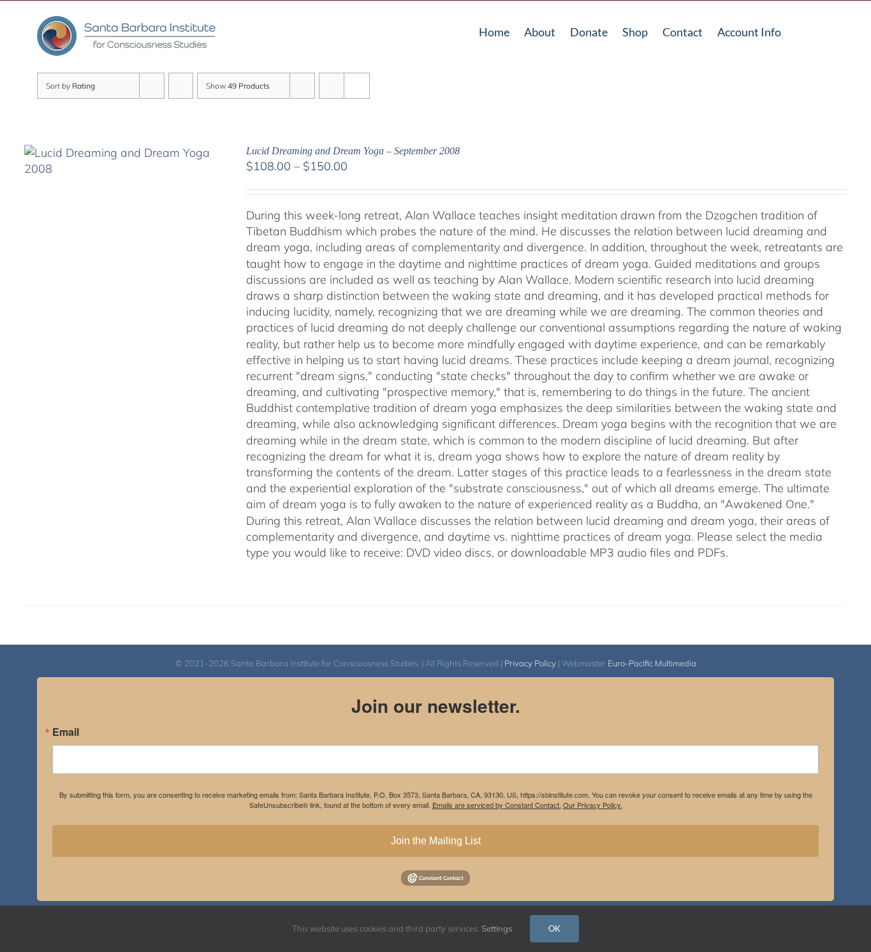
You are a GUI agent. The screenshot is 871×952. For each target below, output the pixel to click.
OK (554, 928)
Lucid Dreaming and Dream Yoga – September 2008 (353, 150)
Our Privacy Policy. (592, 805)
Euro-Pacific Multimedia (652, 663)
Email (65, 732)
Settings (497, 928)
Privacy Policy (530, 663)
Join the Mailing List (436, 840)
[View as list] (356, 85)
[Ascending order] (180, 86)
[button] (829, 31)
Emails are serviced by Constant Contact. (496, 805)
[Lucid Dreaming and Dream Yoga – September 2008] (119, 152)
